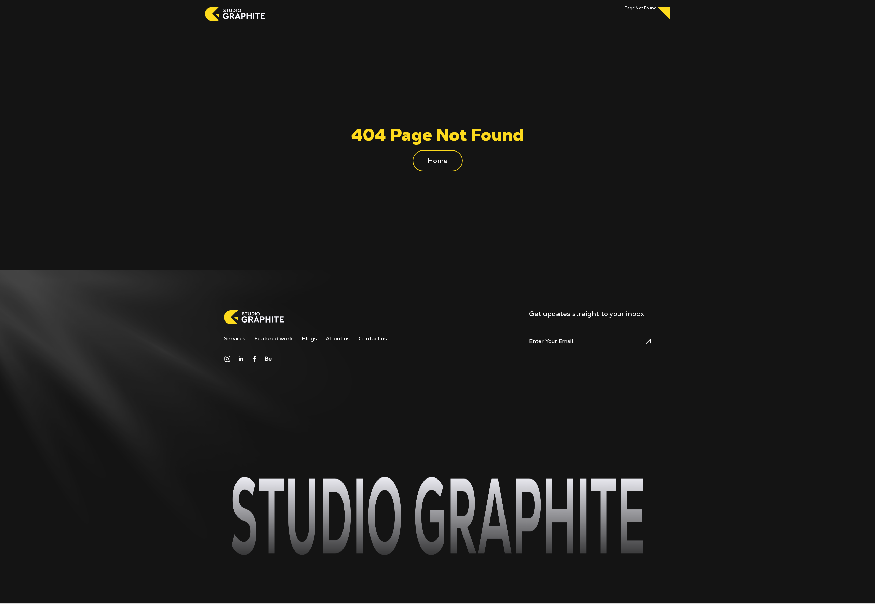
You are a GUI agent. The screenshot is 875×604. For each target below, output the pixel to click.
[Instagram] (227, 358)
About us (338, 338)
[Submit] (640, 341)
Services (234, 338)
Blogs (309, 338)
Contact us (373, 338)
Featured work (273, 338)
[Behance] (268, 358)
